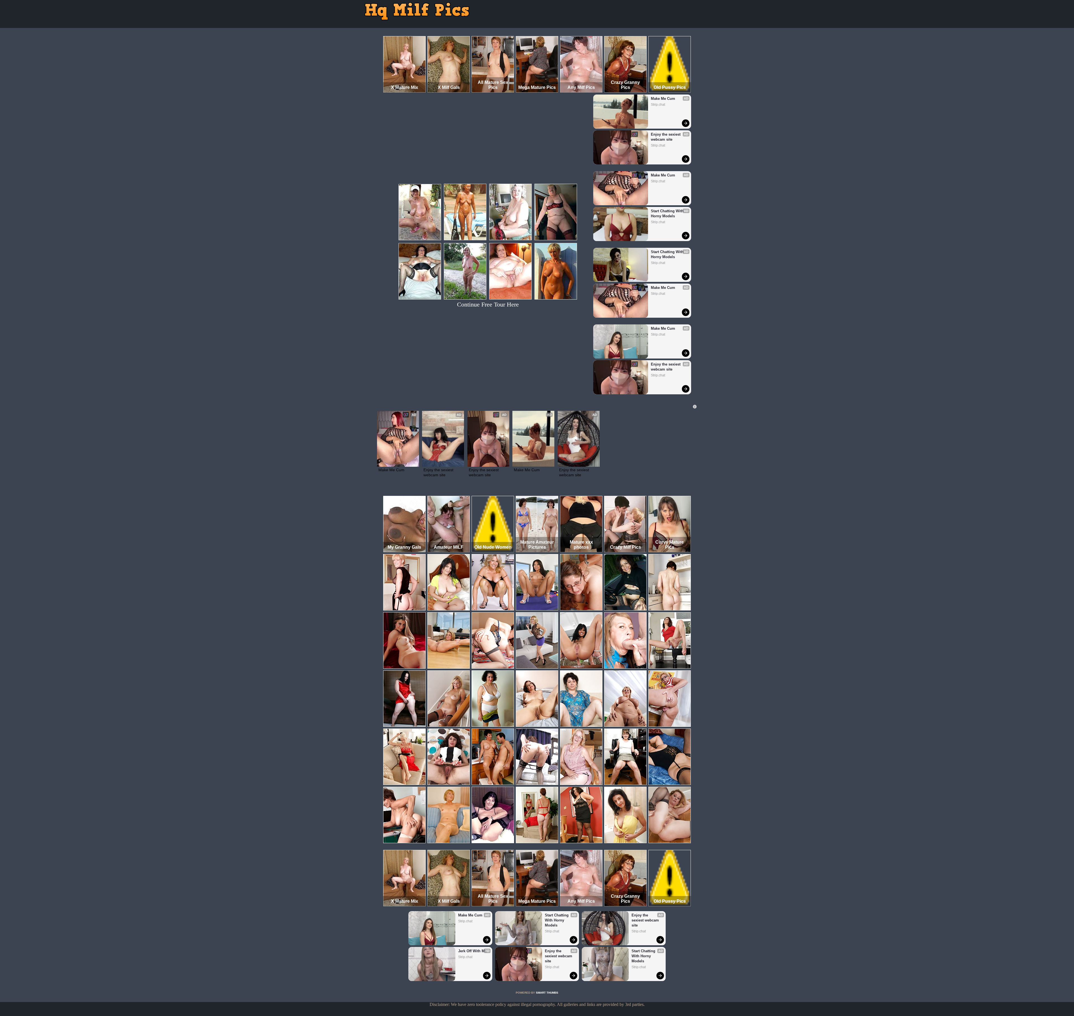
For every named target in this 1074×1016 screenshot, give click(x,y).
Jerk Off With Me (472, 951)
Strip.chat (658, 105)
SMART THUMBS (547, 992)
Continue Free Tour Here (488, 304)
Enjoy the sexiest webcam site (666, 137)
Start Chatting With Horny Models (668, 213)
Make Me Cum (663, 98)
